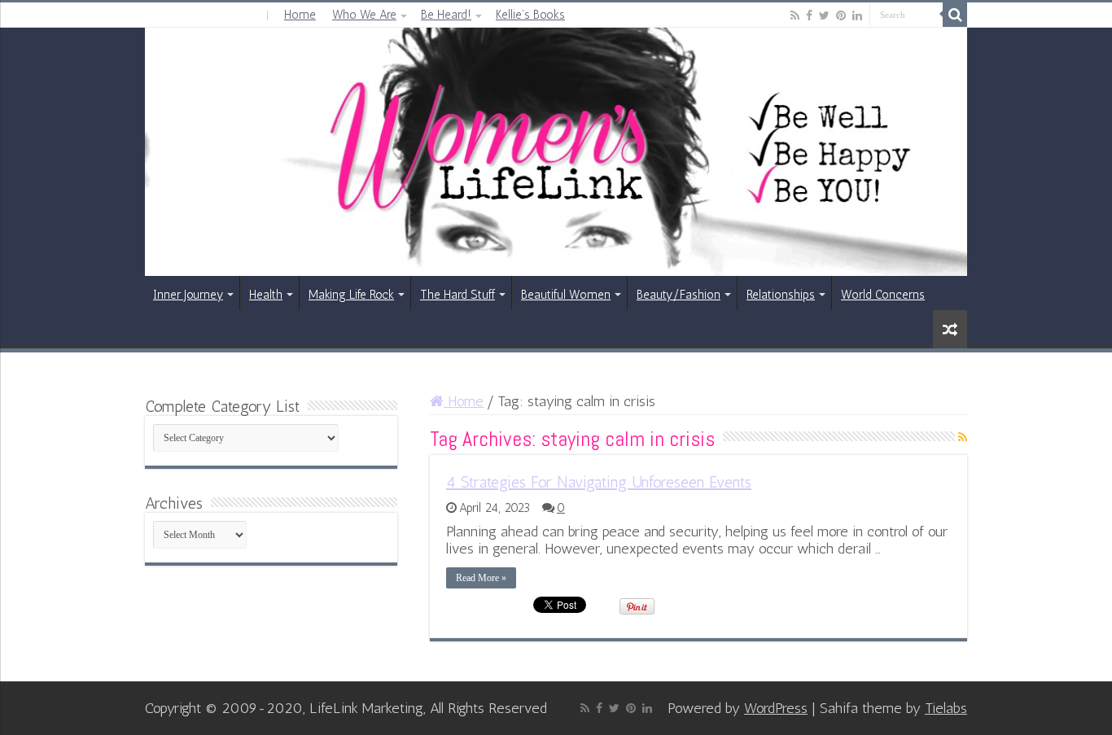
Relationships (780, 294)
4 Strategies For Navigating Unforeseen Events (598, 482)
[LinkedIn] (857, 15)
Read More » (481, 578)
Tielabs (946, 708)
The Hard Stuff (457, 294)
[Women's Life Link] (556, 152)
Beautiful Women (566, 294)
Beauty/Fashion (678, 294)
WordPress (776, 708)
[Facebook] (809, 15)
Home (300, 14)
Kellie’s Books (530, 14)
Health (265, 294)
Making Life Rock (351, 294)
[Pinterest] (840, 15)
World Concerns (883, 294)
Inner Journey (188, 294)
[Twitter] (824, 15)
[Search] (955, 14)
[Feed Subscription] (962, 437)
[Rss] (795, 15)
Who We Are (364, 14)
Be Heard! (446, 14)
